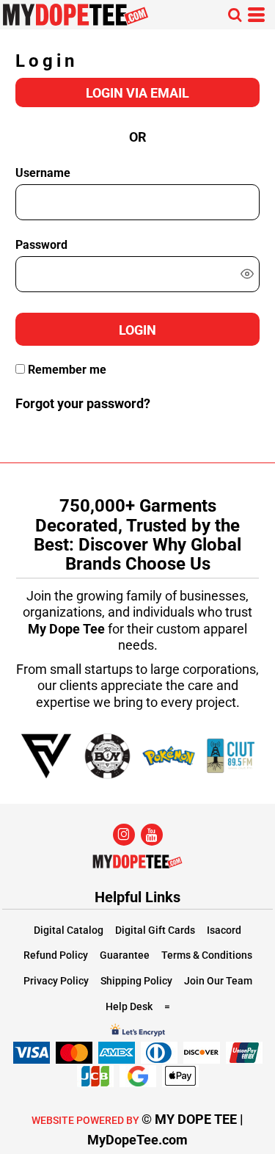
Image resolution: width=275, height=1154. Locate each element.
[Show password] (247, 274)
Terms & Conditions (206, 955)
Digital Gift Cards (155, 930)
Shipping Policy (136, 981)
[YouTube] (152, 835)
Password (41, 245)
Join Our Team (218, 981)
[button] (234, 14)
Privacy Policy (56, 981)
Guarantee (125, 955)
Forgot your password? (82, 403)
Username (42, 173)
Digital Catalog (68, 930)
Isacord (224, 930)
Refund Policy (55, 955)
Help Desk (129, 1006)
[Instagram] (124, 835)
